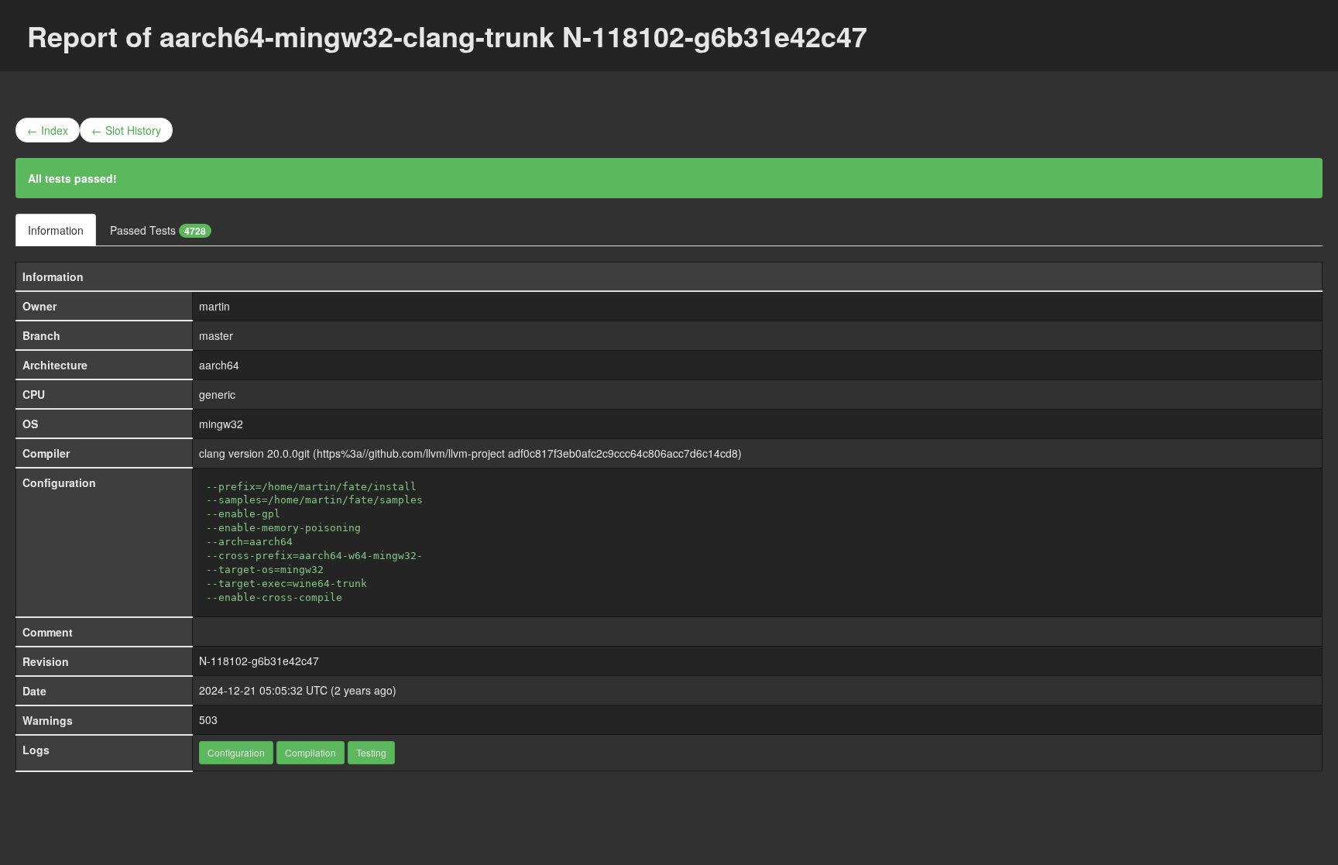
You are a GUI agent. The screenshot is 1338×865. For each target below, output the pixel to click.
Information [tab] (56, 230)
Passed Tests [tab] (158, 230)
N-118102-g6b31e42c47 (259, 660)
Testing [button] (371, 752)
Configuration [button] (236, 752)
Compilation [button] (310, 752)
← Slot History (126, 130)
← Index (47, 130)
